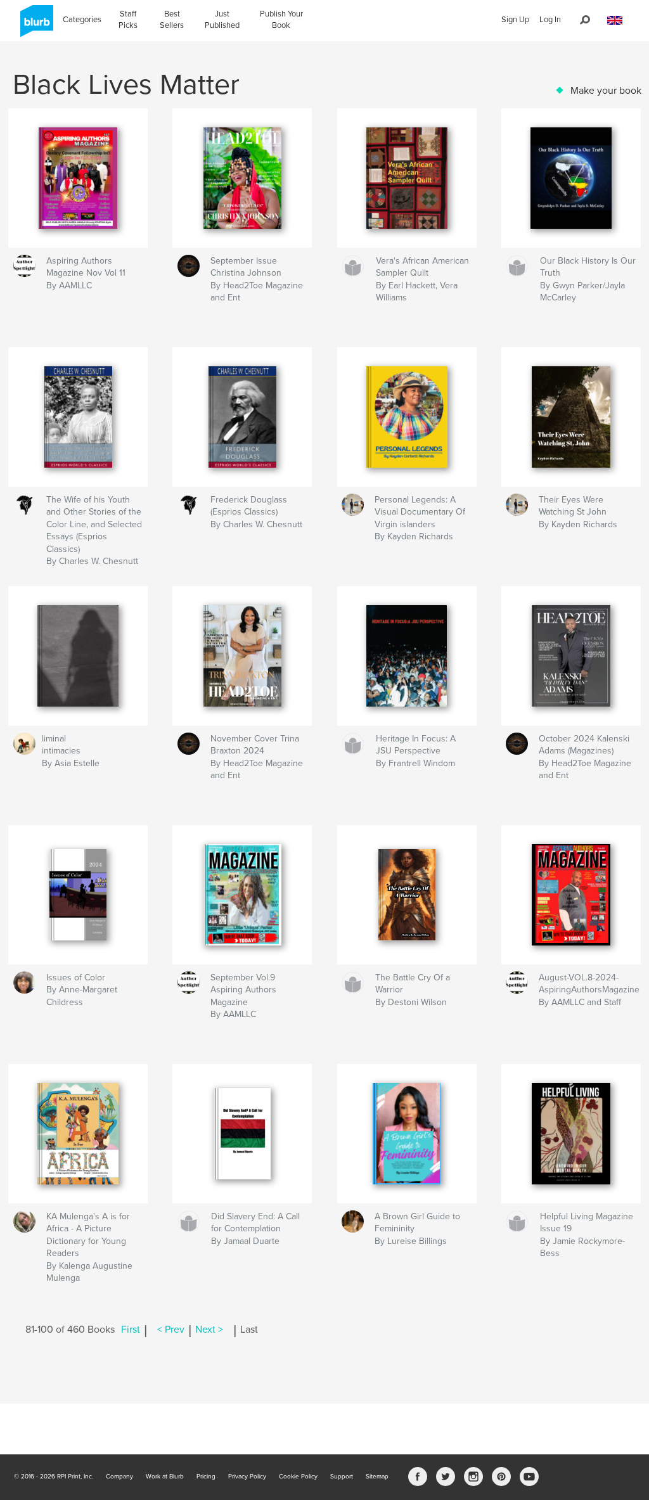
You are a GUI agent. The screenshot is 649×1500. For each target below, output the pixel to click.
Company (119, 1476)
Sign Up (515, 20)
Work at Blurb (165, 1476)
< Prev (170, 1329)
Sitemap (377, 1476)
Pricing (205, 1476)
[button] (614, 21)
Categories (82, 20)
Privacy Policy (247, 1476)
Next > (209, 1329)
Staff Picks (128, 19)
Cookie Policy (298, 1476)
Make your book (605, 90)
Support (341, 1476)
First (130, 1329)
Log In (550, 20)
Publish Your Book (281, 19)
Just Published (222, 19)
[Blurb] (34, 26)
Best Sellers (172, 19)
